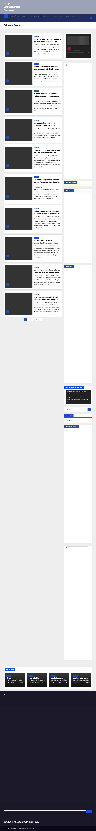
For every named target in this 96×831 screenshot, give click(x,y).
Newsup (24, 828)
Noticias (36, 36)
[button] (88, 18)
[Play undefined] (69, 49)
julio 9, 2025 (39, 302)
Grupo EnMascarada (53, 44)
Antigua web (70, 16)
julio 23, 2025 (39, 275)
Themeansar (31, 828)
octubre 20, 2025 (40, 155)
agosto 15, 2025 (40, 216)
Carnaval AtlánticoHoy (39, 16)
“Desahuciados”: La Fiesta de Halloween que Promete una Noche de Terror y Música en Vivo (47, 96)
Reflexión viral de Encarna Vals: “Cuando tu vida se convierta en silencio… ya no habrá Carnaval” (47, 213)
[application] (78, 397)
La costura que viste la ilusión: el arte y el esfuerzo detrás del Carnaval (47, 152)
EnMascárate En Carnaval (19, 16)
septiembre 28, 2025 (41, 185)
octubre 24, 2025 (40, 128)
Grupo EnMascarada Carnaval (12, 7)
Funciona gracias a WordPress (11, 828)
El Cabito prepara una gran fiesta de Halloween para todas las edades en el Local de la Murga (47, 41)
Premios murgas (56, 16)
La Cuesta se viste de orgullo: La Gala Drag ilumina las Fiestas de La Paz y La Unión (47, 272)
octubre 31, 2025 (40, 44)
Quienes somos (10, 20)
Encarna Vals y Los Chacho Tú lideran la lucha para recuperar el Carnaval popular (47, 299)
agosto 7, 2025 (39, 245)
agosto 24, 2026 (12, 682)
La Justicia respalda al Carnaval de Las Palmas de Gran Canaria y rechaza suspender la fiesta (47, 182)
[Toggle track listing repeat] (75, 55)
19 (37, 320)
